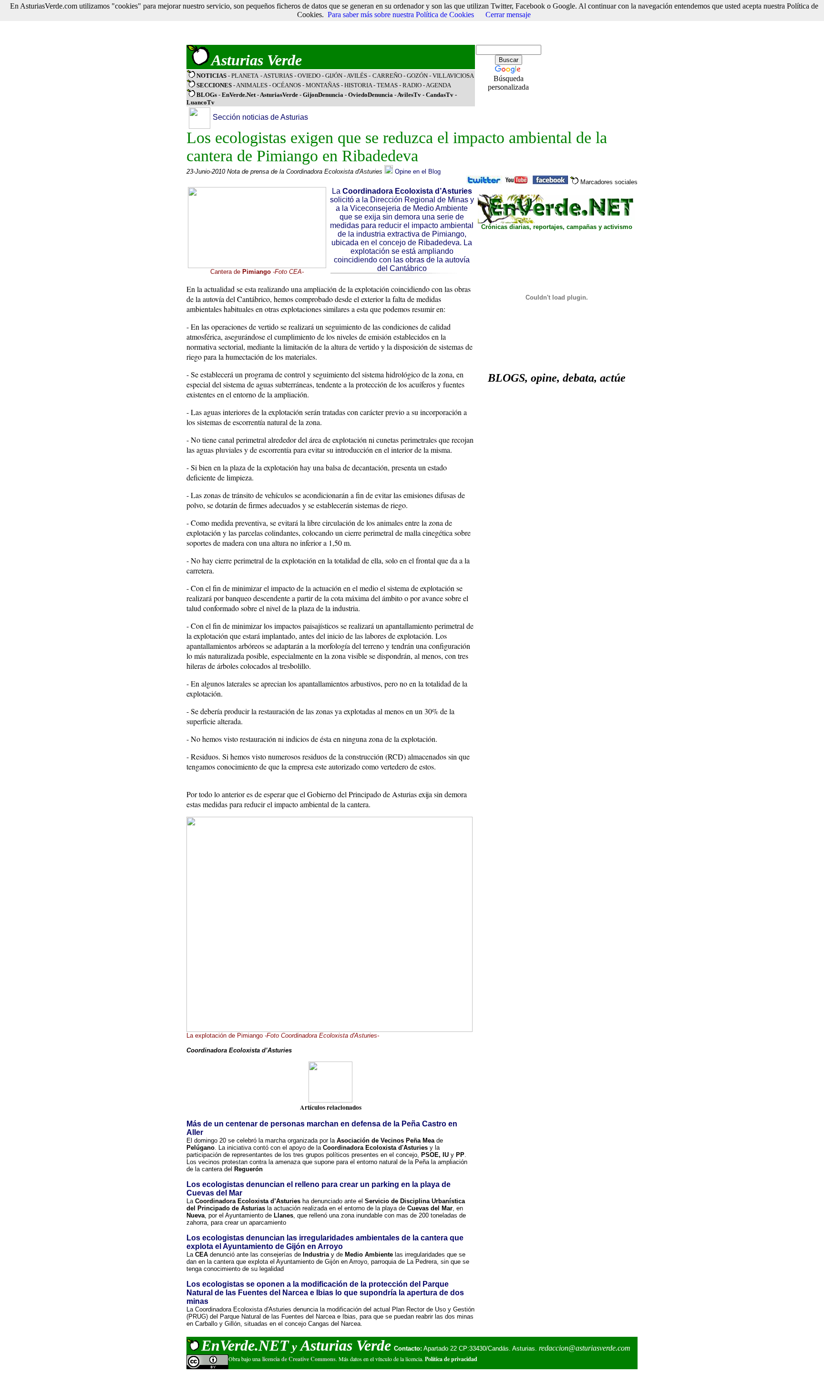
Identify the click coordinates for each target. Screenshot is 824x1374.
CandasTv (439, 94)
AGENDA (438, 85)
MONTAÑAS (323, 85)
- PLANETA (243, 75)
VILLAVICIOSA (453, 75)
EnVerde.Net (239, 94)
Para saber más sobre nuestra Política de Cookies (401, 14)
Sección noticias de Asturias (260, 117)
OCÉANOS (286, 85)
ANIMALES (252, 85)
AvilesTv (409, 94)
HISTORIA (358, 85)
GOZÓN (417, 75)
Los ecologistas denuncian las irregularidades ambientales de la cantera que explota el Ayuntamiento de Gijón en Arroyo (325, 1242)
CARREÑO (387, 75)
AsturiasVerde (279, 94)
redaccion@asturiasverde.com (584, 1348)
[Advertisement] (360, 22)
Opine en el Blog (418, 171)
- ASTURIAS (277, 75)
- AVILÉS (356, 75)
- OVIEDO (308, 75)
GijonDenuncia (324, 94)
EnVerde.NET (245, 1345)
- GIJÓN (332, 75)
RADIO (412, 85)
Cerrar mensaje (508, 14)
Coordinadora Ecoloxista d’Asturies (407, 191)
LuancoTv (200, 102)
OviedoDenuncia (370, 94)
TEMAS (387, 85)
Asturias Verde (256, 60)
